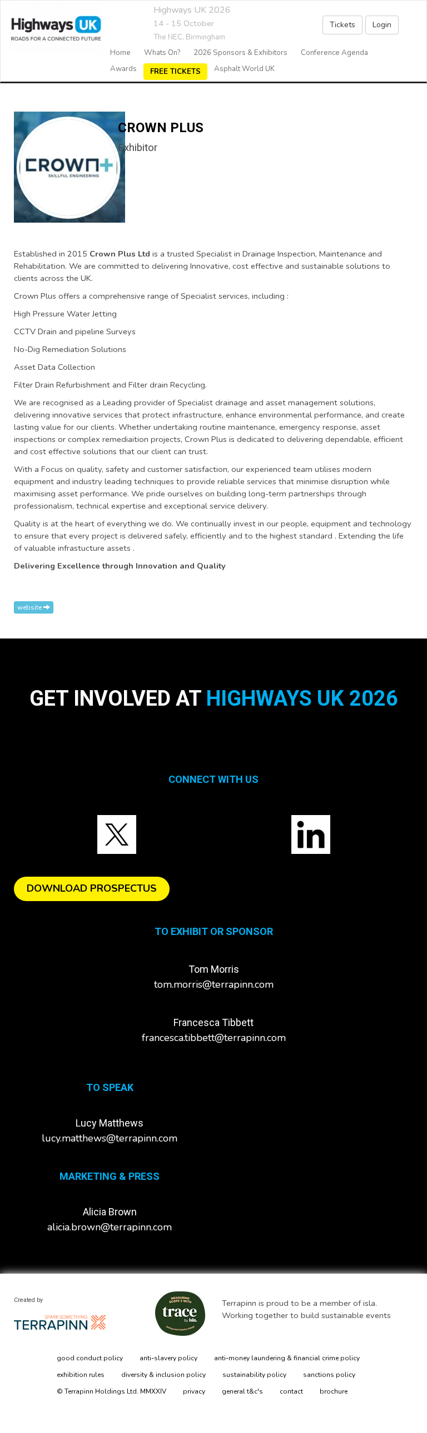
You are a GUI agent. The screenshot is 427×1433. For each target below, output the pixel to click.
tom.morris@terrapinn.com (214, 984)
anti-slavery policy (168, 1358)
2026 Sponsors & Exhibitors (240, 53)
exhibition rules (81, 1374)
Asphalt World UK (244, 69)
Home (120, 53)
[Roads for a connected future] (52, 28)
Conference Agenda (334, 53)
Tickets (342, 24)
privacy (194, 1391)
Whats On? (162, 53)
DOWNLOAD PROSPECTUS (92, 888)
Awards (123, 69)
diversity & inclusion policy (163, 1374)
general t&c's (242, 1391)
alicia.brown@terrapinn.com (109, 1227)
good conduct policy (90, 1358)
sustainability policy (254, 1374)
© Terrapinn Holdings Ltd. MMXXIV (111, 1391)
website (30, 607)
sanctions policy (329, 1374)
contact (291, 1391)
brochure (333, 1391)
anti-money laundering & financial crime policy (287, 1358)
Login (382, 24)
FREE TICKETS (175, 72)
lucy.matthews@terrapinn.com (109, 1138)
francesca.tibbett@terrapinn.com (214, 1037)
